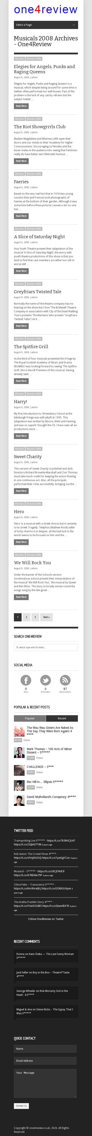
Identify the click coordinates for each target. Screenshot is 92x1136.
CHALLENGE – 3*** (40, 767)
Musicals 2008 (34, 59)
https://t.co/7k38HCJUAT (61, 840)
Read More (21, 106)
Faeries (21, 181)
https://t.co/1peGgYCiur (56, 857)
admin (34, 77)
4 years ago (47, 844)
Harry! (20, 401)
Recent (62, 718)
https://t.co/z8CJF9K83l (51, 871)
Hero (19, 511)
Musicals (19, 59)
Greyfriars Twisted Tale (37, 291)
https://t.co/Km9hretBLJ (27, 888)
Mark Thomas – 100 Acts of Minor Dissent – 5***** (49, 750)
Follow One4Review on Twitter (46, 919)
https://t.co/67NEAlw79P (28, 875)
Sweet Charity (28, 456)
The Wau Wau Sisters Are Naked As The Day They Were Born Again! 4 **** (50, 731)
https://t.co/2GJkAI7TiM (27, 844)
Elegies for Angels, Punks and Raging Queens (44, 69)
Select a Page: (24, 24)
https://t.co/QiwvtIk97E (55, 905)
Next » (46, 617)
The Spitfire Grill (31, 346)
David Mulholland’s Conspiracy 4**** (51, 797)
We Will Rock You (32, 562)
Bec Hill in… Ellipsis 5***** (45, 782)
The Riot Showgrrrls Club (39, 126)
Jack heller (22, 972)
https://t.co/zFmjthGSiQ (28, 857)
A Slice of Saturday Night (39, 236)
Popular (30, 718)
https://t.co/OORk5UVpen (56, 888)
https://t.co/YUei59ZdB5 (28, 905)
